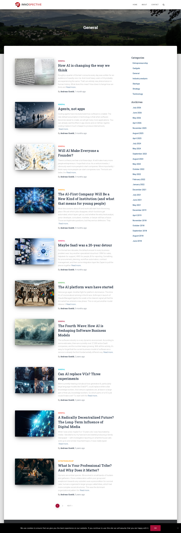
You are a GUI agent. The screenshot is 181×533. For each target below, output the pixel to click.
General (61, 61)
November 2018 (139, 220)
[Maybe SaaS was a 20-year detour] (34, 251)
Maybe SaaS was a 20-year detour (85, 245)
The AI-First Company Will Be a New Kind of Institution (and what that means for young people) (86, 199)
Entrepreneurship (66, 461)
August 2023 (138, 159)
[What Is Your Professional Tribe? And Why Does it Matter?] (34, 472)
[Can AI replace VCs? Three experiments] (34, 380)
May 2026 (137, 118)
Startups (136, 84)
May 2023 (137, 164)
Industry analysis (140, 78)
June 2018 (137, 241)
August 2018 (138, 236)
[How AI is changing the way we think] (34, 71)
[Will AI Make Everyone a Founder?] (34, 157)
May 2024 (137, 149)
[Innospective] (28, 4)
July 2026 (137, 108)
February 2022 (139, 179)
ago (80, 92)
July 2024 (137, 143)
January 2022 (138, 184)
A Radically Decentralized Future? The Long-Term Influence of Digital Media (86, 422)
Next (69, 506)
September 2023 (140, 154)
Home (135, 5)
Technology (138, 94)
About (144, 5)
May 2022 (137, 174)
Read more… (71, 87)
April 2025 (137, 138)
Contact (155, 5)
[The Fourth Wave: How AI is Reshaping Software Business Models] (34, 332)
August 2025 (138, 133)
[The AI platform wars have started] (34, 293)
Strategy (136, 89)
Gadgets (136, 68)
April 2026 (137, 123)
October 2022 (138, 169)
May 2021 (137, 205)
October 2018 (138, 225)
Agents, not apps (71, 109)
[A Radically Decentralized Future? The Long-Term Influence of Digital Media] (34, 423)
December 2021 (139, 190)
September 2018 (140, 231)
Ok (155, 528)
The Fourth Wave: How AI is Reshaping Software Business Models (82, 330)
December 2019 (139, 210)
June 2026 (137, 113)
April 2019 (137, 215)
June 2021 (137, 200)
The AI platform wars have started (85, 287)
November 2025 (139, 128)
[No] (177, 528)
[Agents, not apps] (34, 115)
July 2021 (137, 195)
